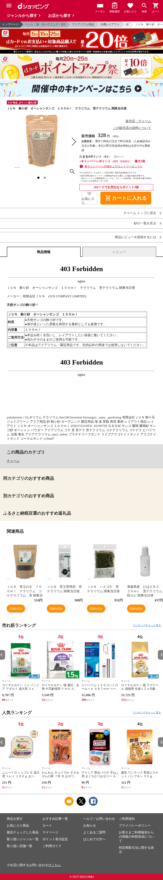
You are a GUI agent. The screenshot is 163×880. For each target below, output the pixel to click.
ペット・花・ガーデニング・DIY (45, 24)
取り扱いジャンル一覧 (23, 839)
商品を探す (15, 818)
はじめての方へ (94, 839)
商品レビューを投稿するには (135, 237)
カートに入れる (126, 198)
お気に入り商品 (18, 825)
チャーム (13, 461)
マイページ (50, 832)
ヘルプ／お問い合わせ (99, 818)
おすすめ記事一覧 (55, 818)
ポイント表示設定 (55, 839)
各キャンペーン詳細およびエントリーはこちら (114, 166)
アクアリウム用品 (83, 24)
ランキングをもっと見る (147, 625)
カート (47, 825)
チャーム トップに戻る (140, 213)
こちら (56, 865)
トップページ (10, 24)
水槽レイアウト (110, 24)
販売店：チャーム (138, 121)
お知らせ (89, 825)
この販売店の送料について (132, 128)
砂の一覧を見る (145, 223)
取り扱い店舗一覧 (19, 846)
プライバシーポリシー (135, 825)
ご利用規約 (127, 818)
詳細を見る (16, 608)
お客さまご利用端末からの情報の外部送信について (136, 837)
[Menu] (8, 5)
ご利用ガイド (52, 846)
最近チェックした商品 (23, 832)
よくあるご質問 (94, 832)
